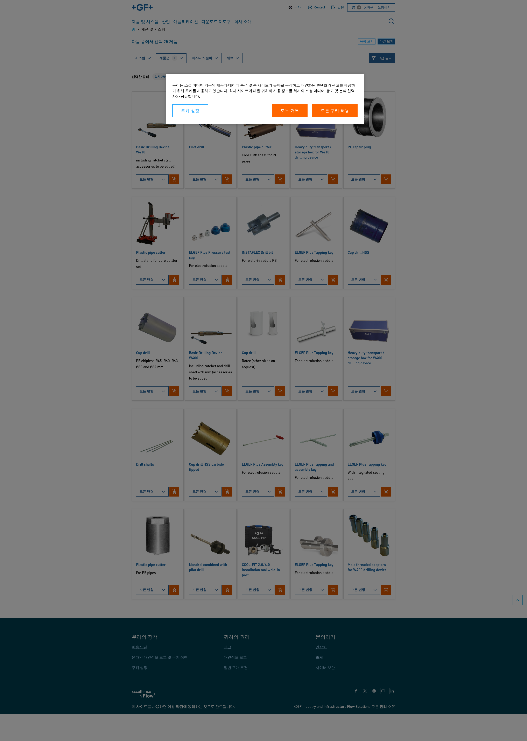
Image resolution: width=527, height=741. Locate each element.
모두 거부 (290, 110)
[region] (265, 99)
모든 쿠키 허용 (335, 110)
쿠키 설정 (190, 111)
